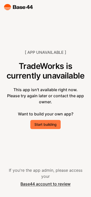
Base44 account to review (45, 183)
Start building (45, 124)
